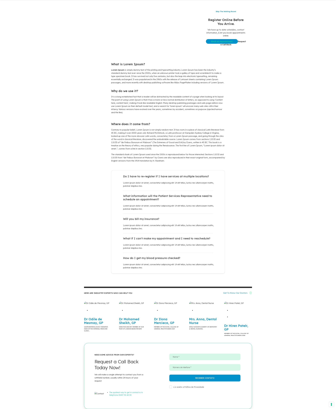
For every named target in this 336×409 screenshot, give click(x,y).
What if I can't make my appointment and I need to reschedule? (166, 238)
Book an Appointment (222, 41)
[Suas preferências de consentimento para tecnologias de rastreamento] (331, 404)
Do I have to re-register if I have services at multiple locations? (166, 176)
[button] (168, 176)
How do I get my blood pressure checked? (151, 258)
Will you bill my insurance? (141, 219)
